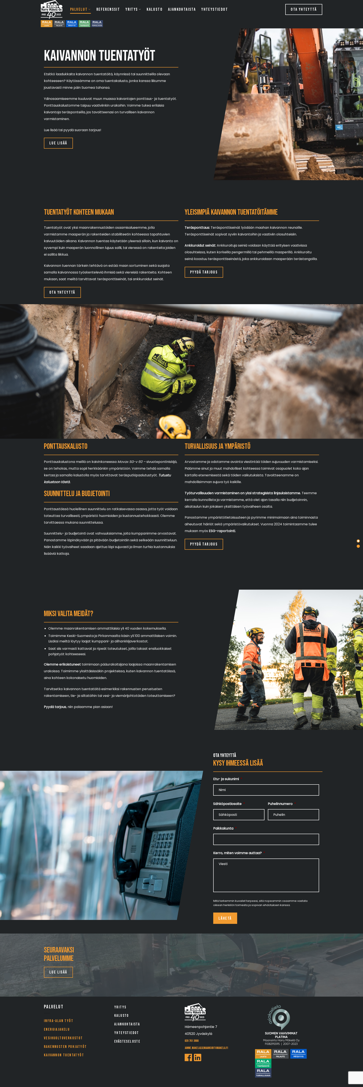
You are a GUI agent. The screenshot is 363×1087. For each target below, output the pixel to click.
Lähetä (225, 918)
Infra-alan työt (58, 1021)
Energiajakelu (57, 1029)
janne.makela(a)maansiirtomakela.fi (206, 1048)
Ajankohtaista (182, 9)
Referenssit (108, 9)
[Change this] (358, 541)
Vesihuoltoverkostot (63, 1038)
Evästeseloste (127, 1041)
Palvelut (79, 9)
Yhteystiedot (214, 9)
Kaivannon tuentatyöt (64, 1055)
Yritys (131, 9)
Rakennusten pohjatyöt (65, 1047)
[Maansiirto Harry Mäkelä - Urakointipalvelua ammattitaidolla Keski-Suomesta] (52, 9)
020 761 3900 (192, 1041)
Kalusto (155, 9)
